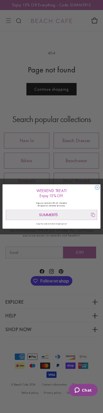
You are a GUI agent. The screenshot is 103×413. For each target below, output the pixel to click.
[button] (51, 215)
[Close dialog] (97, 187)
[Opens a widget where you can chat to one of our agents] (83, 390)
